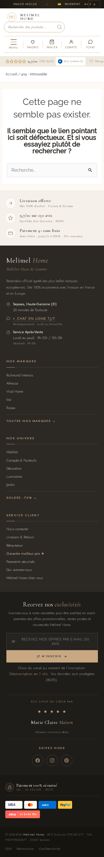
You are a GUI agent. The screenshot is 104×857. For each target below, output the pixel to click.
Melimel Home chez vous (24, 577)
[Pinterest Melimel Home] (66, 760)
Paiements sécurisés (20, 561)
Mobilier (12, 452)
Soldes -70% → (21, 497)
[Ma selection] (32, 44)
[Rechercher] (59, 27)
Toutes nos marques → (31, 421)
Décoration (14, 468)
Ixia (8, 399)
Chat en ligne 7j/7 (36, 319)
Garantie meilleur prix (23, 553)
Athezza (12, 383)
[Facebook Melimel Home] (38, 760)
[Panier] (52, 44)
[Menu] (13, 44)
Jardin (10, 484)
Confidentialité (49, 848)
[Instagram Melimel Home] (52, 760)
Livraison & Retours (20, 537)
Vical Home (14, 391)
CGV (8, 848)
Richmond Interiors (19, 375)
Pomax (10, 408)
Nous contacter (17, 529)
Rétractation (14, 545)
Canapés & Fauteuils (21, 460)
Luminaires (14, 476)
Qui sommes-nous (19, 569)
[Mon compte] (71, 44)
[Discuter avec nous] (90, 44)
